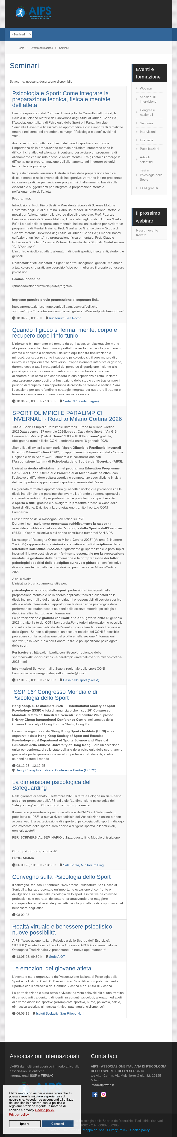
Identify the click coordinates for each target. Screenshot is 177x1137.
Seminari (146, 123)
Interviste (146, 140)
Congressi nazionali (147, 112)
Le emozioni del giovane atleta (51, 968)
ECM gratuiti (149, 188)
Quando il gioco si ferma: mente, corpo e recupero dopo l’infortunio (64, 333)
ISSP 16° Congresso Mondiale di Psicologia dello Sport (54, 695)
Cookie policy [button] (44, 1110)
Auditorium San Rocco (65, 318)
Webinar (146, 88)
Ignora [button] (24, 1123)
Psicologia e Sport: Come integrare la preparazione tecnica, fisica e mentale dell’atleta (61, 99)
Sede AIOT (57, 956)
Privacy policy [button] (19, 1114)
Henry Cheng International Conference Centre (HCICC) (56, 770)
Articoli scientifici (146, 159)
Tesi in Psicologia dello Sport (151, 174)
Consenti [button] (57, 1123)
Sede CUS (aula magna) (81, 401)
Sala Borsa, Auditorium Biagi (83, 865)
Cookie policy (140, 1130)
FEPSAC (47, 1075)
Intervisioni (148, 131)
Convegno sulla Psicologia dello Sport (61, 877)
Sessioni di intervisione (148, 99)
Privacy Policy (117, 1130)
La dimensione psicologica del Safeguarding (51, 785)
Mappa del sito (93, 1130)
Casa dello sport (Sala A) (81, 680)
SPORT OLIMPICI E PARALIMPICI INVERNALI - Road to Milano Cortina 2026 (67, 416)
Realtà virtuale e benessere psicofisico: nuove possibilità (63, 929)
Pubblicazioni (149, 148)
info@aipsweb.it (102, 1085)
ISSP (33, 1075)
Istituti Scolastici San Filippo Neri (59, 1013)
